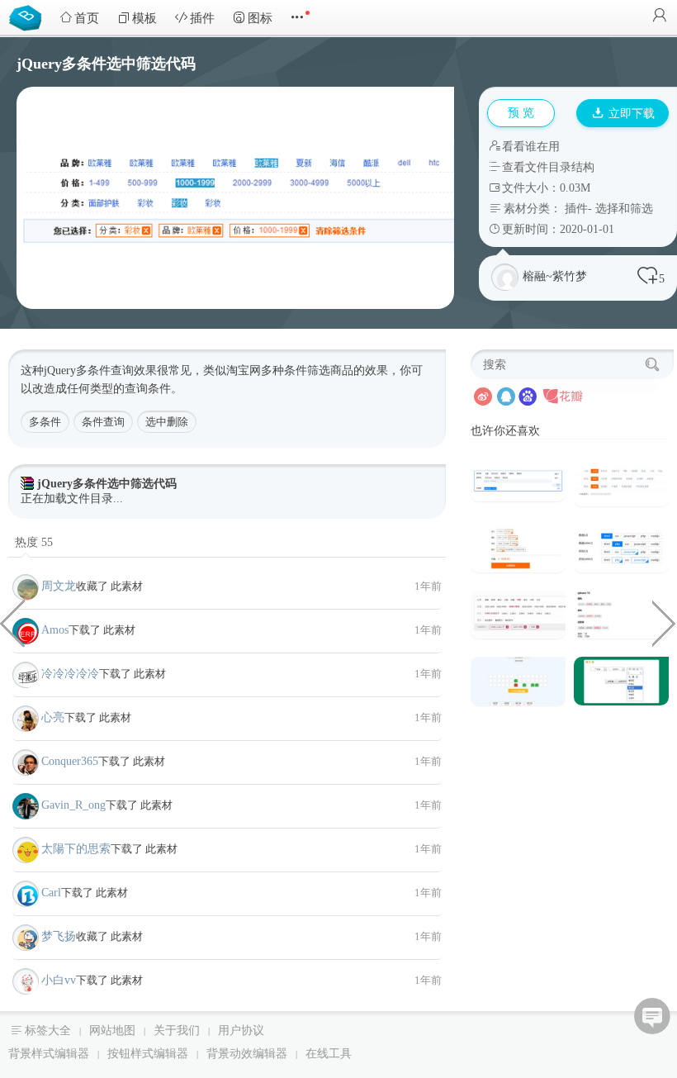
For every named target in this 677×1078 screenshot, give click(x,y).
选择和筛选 (624, 208)
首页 (86, 18)
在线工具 (328, 1053)
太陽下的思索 (76, 849)
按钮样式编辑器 (147, 1053)
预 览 (521, 113)
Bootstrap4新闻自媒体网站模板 (12, 622)
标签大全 (48, 1030)
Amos (55, 630)
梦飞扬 (58, 936)
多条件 (45, 422)
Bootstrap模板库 (29, 16)
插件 (202, 18)
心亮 (52, 717)
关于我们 (177, 1030)
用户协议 (241, 1030)
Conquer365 (69, 761)
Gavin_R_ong (73, 805)
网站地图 (112, 1030)
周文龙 (58, 586)
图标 (260, 18)
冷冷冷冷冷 (70, 673)
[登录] (660, 17)
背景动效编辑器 (246, 1053)
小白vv (58, 980)
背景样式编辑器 (48, 1053)
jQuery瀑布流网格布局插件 (664, 622)
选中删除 (166, 422)
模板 (144, 18)
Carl (51, 892)
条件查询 (103, 422)
